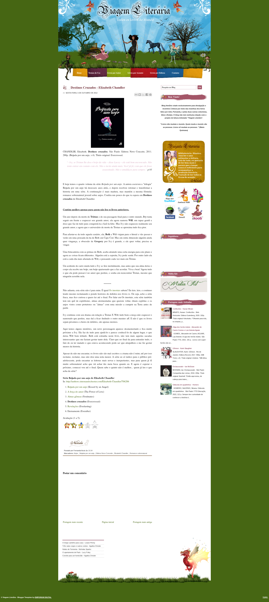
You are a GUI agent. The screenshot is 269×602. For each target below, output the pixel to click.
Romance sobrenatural (138, 453)
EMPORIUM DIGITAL (43, 597)
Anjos (76, 453)
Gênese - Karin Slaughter (182, 348)
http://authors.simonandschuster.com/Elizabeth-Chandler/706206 (97, 381)
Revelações (73, 406)
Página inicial (108, 522)
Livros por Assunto (136, 72)
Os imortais (114, 290)
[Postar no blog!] (139, 94)
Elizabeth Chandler (121, 453)
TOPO (265, 597)
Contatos (175, 72)
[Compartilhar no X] (143, 94)
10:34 (90, 450)
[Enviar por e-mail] (136, 94)
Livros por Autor (114, 72)
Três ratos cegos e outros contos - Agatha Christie (81, 546)
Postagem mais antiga (142, 522)
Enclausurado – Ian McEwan (183, 366)
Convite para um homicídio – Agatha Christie (79, 556)
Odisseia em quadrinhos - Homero (186, 385)
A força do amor (75, 391)
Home (79, 72)
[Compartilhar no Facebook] (146, 94)
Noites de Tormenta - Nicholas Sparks (76, 549)
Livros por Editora (157, 72)
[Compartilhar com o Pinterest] (150, 94)
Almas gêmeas (75, 396)
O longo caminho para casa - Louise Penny (78, 543)
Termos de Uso (94, 72)
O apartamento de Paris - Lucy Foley (76, 552)
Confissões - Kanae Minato (183, 309)
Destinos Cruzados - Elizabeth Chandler (98, 87)
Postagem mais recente (73, 522)
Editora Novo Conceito (104, 453)
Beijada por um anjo (77, 386)
